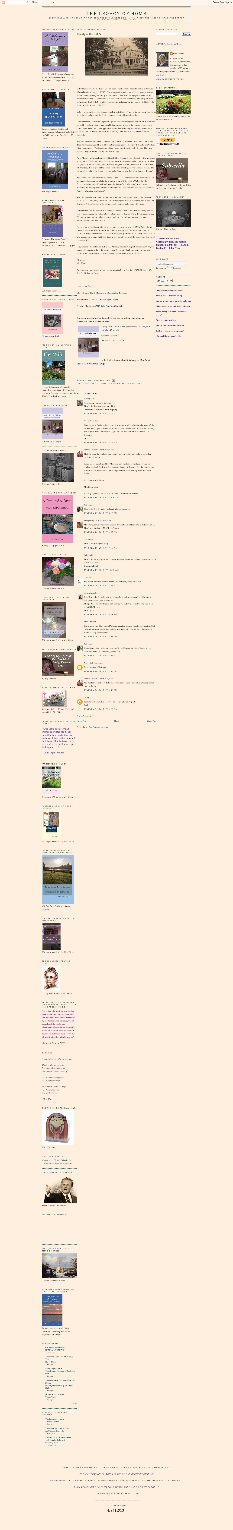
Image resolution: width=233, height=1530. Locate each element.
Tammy (87, 398)
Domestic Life (92, 383)
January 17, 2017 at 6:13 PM (100, 513)
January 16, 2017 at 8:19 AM (101, 442)
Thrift (139, 383)
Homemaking (114, 383)
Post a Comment (84, 716)
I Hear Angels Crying (108, 299)
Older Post (151, 721)
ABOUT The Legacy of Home (168, 44)
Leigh (86, 554)
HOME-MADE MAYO (54, 1350)
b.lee (86, 577)
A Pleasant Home (52, 1421)
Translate (177, 267)
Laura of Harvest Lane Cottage (97, 449)
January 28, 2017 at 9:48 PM (100, 690)
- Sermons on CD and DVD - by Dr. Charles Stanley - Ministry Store (57, 1162)
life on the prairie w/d (55, 1347)
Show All (74, 1404)
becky (86, 697)
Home (104, 383)
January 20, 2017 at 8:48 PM (100, 636)
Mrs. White (178, 53)
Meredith (88, 621)
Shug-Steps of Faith (53, 1368)
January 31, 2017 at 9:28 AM (101, 709)
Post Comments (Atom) (98, 727)
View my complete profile (170, 79)
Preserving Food (51, 1442)
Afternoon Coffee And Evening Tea (59, 1358)
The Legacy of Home (117, 13)
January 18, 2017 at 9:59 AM (101, 547)
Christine (88, 592)
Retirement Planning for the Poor (111, 292)
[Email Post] (112, 380)
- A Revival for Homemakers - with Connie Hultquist (58, 1438)
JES (85, 504)
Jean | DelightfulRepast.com (96, 520)
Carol (86, 539)
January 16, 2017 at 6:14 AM (101, 413)
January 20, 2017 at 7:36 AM (101, 585)
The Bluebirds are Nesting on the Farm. (59, 1381)
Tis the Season (50, 1397)
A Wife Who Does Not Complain (108, 305)
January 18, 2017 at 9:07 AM (101, 532)
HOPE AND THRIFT (54, 1394)
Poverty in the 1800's (89, 34)
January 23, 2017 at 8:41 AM (101, 655)
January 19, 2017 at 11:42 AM (101, 570)
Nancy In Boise (90, 662)
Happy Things (50, 1361)
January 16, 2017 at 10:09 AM (101, 497)
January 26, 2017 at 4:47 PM (100, 671)
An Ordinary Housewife (54, 1430)
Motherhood (128, 383)
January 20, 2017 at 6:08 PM (100, 614)
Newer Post (81, 721)
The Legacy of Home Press (57, 1428)
